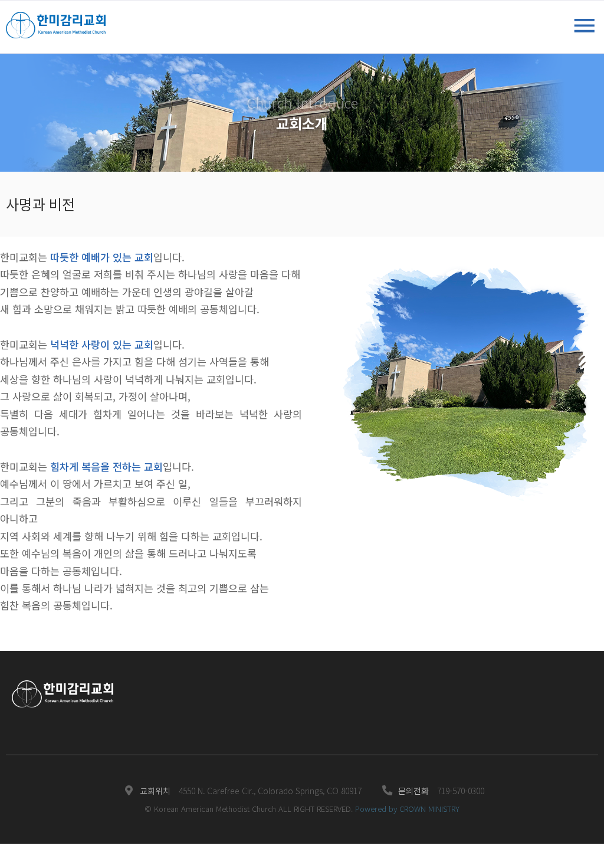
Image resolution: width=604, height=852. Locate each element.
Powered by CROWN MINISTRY (407, 808)
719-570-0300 (460, 791)
